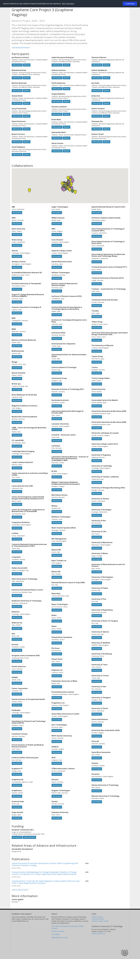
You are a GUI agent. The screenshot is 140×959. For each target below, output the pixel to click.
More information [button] (68, 4)
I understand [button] (129, 4)
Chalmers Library (97, 917)
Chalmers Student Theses (100, 921)
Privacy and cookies (58, 931)
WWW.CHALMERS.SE (98, 934)
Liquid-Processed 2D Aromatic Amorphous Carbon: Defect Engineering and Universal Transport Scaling (45, 864)
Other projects (17, 65)
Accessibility (55, 934)
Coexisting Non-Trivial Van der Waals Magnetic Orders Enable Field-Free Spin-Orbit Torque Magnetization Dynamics (46, 882)
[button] (65, 189)
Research (26, 65)
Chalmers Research (98, 919)
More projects (17, 212)
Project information (29, 837)
